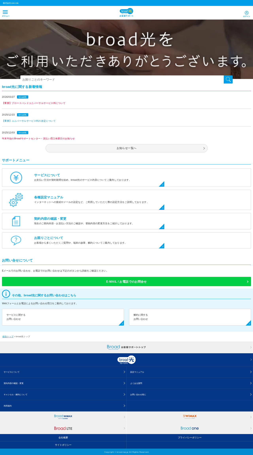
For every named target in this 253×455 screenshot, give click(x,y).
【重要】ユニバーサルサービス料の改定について (29, 121)
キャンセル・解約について (15, 394)
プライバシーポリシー (190, 437)
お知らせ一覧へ (127, 148)
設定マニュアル (137, 372)
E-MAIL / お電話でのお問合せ (126, 281)
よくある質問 (136, 383)
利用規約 (8, 406)
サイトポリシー (63, 445)
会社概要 (63, 437)
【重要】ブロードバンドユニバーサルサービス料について (33, 103)
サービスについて (12, 372)
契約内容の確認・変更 (14, 383)
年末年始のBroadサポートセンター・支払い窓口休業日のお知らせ (38, 138)
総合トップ (8, 336)
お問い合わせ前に (138, 394)
